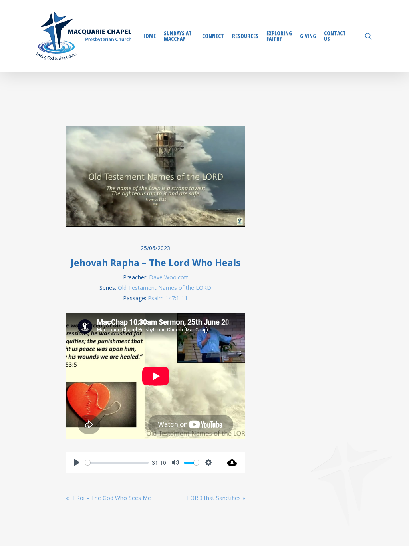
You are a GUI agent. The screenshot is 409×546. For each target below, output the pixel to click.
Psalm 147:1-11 (168, 298)
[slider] (117, 462)
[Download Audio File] (232, 462)
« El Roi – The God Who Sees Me (108, 498)
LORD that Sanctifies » (216, 498)
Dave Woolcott (168, 277)
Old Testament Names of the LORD (164, 287)
